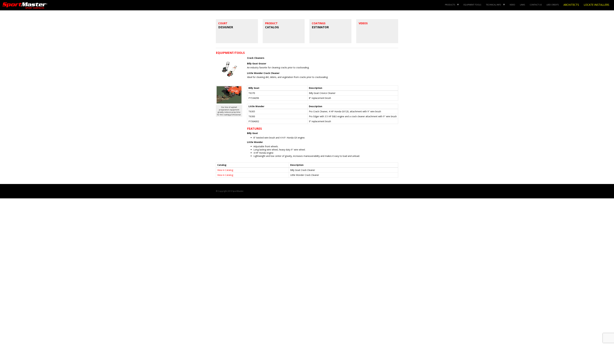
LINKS (522, 4)
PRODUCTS (450, 4)
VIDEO (512, 4)
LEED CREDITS (553, 4)
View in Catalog (225, 170)
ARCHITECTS (571, 5)
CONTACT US (536, 4)
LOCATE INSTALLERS (596, 5)
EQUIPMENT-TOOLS (472, 4)
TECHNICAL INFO (493, 4)
